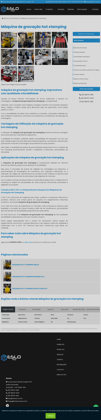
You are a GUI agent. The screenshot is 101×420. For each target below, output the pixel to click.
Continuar (51, 416)
